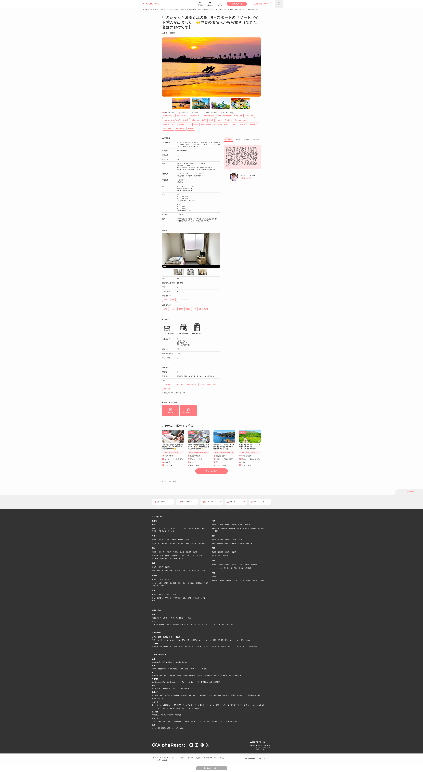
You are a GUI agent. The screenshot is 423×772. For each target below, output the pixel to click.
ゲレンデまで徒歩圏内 (258, 705)
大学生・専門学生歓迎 (159, 669)
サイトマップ (157, 758)
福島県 (187, 539)
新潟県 (154, 579)
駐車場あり (208, 675)
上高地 (166, 583)
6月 (207, 624)
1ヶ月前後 (163, 618)
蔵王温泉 (172, 543)
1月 (187, 624)
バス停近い (191, 682)
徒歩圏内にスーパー (173, 682)
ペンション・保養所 (210, 721)
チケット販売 (164, 646)
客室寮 (185, 675)
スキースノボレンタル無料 (171, 708)
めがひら (249, 543)
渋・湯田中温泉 (175, 583)
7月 (211, 624)
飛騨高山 (160, 598)
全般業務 (194, 640)
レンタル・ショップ (209, 646)
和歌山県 (247, 525)
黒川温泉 (248, 568)
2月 (191, 624)
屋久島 (226, 568)
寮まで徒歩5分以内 (235, 675)
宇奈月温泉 (195, 571)
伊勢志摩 (196, 598)
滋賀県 (214, 525)
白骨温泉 (191, 583)
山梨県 (161, 579)
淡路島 (253, 528)
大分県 (240, 564)
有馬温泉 (246, 528)
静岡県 (161, 594)
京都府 (220, 525)
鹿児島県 (254, 564)
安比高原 (194, 543)
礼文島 (197, 528)
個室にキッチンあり (220, 675)
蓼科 (184, 583)
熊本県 (234, 564)
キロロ (172, 528)
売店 (187, 640)
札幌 (153, 528)
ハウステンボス (217, 568)
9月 (219, 624)
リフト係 (155, 646)
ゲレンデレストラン (224, 646)
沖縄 (213, 573)
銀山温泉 (180, 543)
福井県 (167, 567)
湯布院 (241, 568)
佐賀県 (220, 564)
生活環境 (247, 139)
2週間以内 (155, 618)
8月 (215, 624)
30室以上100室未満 (166, 715)
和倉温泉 (160, 571)
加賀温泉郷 (169, 571)
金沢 (153, 571)
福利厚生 (256, 139)
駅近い (184, 682)
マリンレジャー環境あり (214, 705)
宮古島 (261, 580)
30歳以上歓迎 (172, 669)
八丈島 (181, 558)
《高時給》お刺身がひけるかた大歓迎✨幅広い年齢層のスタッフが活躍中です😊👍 (173, 447)
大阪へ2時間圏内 (214, 682)
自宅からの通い (165, 695)
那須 (193, 556)
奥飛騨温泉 (177, 598)
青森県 (154, 539)
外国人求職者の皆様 (210, 758)
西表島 (248, 580)
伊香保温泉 (163, 558)
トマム (166, 528)
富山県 (154, 567)
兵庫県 (234, 525)
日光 (187, 556)
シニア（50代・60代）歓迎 (198, 669)
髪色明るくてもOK (206, 695)
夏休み (169, 624)
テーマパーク (166, 721)
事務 (183, 640)
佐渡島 (162, 586)
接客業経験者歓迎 (181, 662)
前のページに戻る (170, 481)
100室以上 (155, 715)
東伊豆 (203, 598)
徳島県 (227, 552)
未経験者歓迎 (156, 662)
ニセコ (159, 528)
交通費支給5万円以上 (159, 698)
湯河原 (167, 556)
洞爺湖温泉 (162, 531)
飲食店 (193, 721)
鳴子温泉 (202, 543)
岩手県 (161, 539)
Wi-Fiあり (200, 675)
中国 (213, 536)
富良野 (154, 531)
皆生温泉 (220, 543)
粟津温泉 (178, 571)
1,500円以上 (185, 688)
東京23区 (155, 556)
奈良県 (240, 525)
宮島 (213, 543)
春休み (182, 624)
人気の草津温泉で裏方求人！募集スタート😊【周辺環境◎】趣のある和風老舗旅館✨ (198, 447)
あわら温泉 (186, 571)
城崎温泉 (224, 528)
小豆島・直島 (216, 556)
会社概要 (190, 758)
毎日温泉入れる (167, 705)
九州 (213, 560)
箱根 (161, 556)
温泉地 (163, 728)
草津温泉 (175, 556)
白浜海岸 (261, 528)
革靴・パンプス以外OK (221, 695)
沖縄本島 (215, 580)
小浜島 (255, 580)
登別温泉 (171, 531)
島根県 (220, 539)
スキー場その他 (252, 646)
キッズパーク (196, 646)
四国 (213, 548)
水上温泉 (155, 558)
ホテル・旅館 (156, 721)
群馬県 (195, 552)
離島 (168, 728)
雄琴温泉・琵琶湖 (235, 528)
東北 (153, 536)
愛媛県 (234, 552)
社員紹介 (198, 758)
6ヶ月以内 (179, 618)
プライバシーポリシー (170, 758)
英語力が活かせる (168, 662)
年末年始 (176, 624)
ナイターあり (156, 708)
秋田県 (174, 539)
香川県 (214, 552)
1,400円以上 (175, 688)
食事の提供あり (191, 705)
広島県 (234, 539)
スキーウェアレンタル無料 (190, 708)
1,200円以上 (156, 688)
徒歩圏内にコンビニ (158, 682)
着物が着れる (156, 705)
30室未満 (178, 715)
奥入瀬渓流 (155, 543)
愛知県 (167, 594)
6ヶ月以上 (188, 618)
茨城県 (188, 552)
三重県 (174, 594)
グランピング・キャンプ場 (228, 721)
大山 (226, 543)
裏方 (226, 640)
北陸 (153, 563)
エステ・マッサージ (205, 640)
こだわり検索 (154, 9)
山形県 (180, 539)
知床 (185, 528)
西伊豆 (154, 601)
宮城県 (167, 539)
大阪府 (227, 525)
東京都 (154, 552)
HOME (145, 9)
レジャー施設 (177, 721)
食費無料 (201, 705)
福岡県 (214, 564)
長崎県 (227, 564)
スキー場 (186, 721)
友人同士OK (175, 695)
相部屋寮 (192, 675)
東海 (153, 590)
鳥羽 (189, 598)
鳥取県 (214, 539)
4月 (199, 624)
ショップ (200, 721)
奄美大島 (234, 568)
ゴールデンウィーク (158, 624)
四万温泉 (200, 556)
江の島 (176, 9)
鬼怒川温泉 (173, 558)
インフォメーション (238, 646)
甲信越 (154, 575)
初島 (184, 598)
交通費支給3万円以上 (238, 695)
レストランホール (162, 640)
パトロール (173, 646)
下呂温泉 (168, 598)
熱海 (153, 598)
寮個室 (179, 675)
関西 (213, 521)
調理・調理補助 (218, 640)
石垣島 (242, 580)
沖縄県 (214, 577)
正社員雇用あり (179, 705)
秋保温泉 (164, 543)
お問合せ (221, 758)
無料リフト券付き (244, 705)
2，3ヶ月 (172, 618)
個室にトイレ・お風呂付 (168, 675)
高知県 (220, 552)
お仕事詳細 (228, 139)
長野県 (167, 579)
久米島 (235, 580)
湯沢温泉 (155, 586)
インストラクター (185, 646)
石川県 (161, 567)
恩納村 (228, 580)
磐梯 (187, 543)
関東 (162, 9)
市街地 (181, 728)
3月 (195, 624)
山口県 (240, 539)
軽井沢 (154, 583)
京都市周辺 (215, 528)
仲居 (153, 640)
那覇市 (222, 580)
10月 (223, 624)
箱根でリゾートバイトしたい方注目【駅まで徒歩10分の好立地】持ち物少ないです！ (224, 447)
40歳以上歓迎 (183, 669)
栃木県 (182, 552)
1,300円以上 (166, 688)
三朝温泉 (233, 543)
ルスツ (179, 528)
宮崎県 (247, 564)
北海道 (154, 521)
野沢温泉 (199, 583)
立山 (203, 571)
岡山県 (227, 539)
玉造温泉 (241, 543)
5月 (203, 624)
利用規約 (182, 758)
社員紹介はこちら (247, 178)
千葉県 (175, 552)
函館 (203, 528)
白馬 (160, 583)
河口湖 (206, 583)
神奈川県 (168, 9)
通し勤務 (155, 695)
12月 (232, 624)
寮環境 (238, 139)
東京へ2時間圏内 (202, 682)
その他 (248, 640)
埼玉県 (169, 552)
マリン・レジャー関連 (237, 640)
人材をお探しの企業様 (160, 760)
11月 (227, 624)
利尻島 (191, 528)
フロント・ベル (175, 640)
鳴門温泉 (226, 556)
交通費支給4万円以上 (253, 695)
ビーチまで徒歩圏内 (229, 705)
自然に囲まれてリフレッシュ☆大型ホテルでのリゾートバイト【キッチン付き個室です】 (249, 447)
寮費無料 (155, 675)
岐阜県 (154, 594)
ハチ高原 (215, 531)
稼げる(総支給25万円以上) (189, 695)
